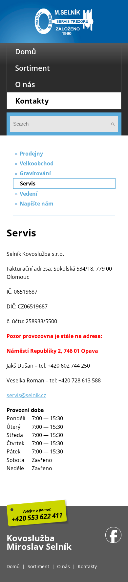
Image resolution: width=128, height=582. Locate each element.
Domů (25, 51)
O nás (25, 84)
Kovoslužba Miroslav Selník (39, 542)
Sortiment (32, 68)
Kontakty (32, 101)
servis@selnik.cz (26, 395)
